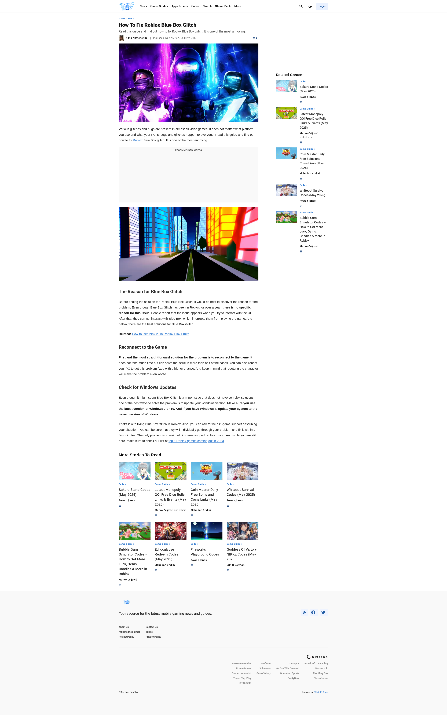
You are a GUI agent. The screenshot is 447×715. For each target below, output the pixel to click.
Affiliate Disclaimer (129, 631)
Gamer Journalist (241, 673)
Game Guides (159, 6)
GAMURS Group (321, 692)
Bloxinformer (321, 678)
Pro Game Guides (241, 663)
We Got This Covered (287, 668)
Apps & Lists (179, 6)
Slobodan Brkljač (201, 510)
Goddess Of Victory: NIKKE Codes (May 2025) (242, 554)
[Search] (301, 6)
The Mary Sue (320, 673)
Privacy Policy (153, 636)
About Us (124, 627)
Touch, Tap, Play (242, 678)
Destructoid (321, 668)
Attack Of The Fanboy (316, 663)
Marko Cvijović (164, 510)
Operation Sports (289, 673)
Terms (149, 631)
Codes (195, 6)
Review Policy (126, 636)
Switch (207, 6)
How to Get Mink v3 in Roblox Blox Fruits (160, 334)
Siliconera (265, 668)
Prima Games (243, 668)
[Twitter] (324, 612)
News (143, 6)
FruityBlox (293, 678)
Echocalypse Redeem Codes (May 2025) (166, 554)
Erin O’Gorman (235, 565)
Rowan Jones (127, 500)
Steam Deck (223, 6)
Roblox (138, 140)
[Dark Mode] (310, 6)
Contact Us (152, 627)
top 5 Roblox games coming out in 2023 (196, 441)
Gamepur (294, 663)
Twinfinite (265, 663)
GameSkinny (264, 673)
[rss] (304, 612)
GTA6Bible (245, 683)
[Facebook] (314, 612)
